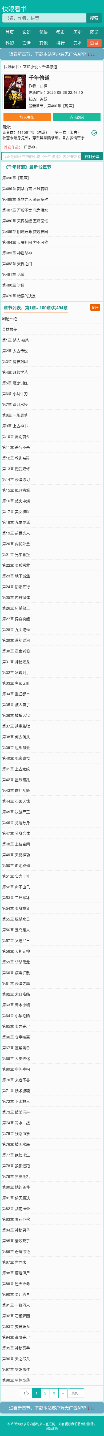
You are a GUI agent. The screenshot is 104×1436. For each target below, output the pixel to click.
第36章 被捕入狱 (16, 715)
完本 (77, 43)
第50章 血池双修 (16, 865)
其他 (43, 43)
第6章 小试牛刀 (15, 393)
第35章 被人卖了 (16, 704)
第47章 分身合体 (16, 833)
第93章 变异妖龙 (16, 1326)
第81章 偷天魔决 (16, 1197)
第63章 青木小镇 (16, 1004)
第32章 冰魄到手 (16, 672)
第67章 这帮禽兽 (16, 1047)
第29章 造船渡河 (16, 640)
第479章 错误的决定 (19, 295)
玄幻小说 (30, 66)
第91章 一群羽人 (16, 1305)
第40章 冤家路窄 (16, 758)
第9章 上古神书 (15, 425)
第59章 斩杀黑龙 (16, 961)
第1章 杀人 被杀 (15, 340)
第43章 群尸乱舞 (16, 790)
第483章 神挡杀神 (17, 252)
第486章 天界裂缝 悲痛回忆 (25, 220)
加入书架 (26, 117)
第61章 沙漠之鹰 (16, 983)
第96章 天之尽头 (16, 1358)
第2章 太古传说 (15, 350)
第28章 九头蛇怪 (16, 629)
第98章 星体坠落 (16, 1380)
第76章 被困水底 (16, 1144)
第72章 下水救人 (16, 1101)
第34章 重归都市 (16, 693)
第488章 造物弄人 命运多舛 (25, 199)
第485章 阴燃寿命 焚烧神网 (25, 231)
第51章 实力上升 (16, 876)
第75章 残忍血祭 (16, 1133)
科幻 (9, 43)
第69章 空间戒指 (16, 1069)
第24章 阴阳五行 (16, 586)
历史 (77, 32)
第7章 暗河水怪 (15, 404)
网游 (94, 32)
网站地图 (52, 1428)
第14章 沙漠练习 (16, 479)
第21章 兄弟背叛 (16, 554)
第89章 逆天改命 (16, 1283)
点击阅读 (77, 117)
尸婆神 (29, 147)
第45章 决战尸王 (16, 811)
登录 (94, 43)
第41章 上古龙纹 (16, 768)
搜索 (94, 18)
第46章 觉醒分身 (16, 822)
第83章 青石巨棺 (16, 1219)
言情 (26, 43)
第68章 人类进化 (16, 1058)
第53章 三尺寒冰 (16, 897)
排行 (60, 43)
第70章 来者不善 (16, 1079)
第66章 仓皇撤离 (16, 1037)
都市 (60, 32)
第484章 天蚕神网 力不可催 (25, 242)
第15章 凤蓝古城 (16, 490)
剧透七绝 (9, 318)
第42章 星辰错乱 (16, 779)
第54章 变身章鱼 (16, 908)
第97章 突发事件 (16, 1369)
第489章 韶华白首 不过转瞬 (25, 188)
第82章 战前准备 (16, 1208)
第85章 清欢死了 (16, 1240)
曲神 (43, 85)
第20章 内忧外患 (16, 543)
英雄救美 (9, 329)
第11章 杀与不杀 (16, 447)
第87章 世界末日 (16, 1262)
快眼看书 (14, 8)
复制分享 (92, 156)
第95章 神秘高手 (16, 1347)
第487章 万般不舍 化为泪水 (25, 210)
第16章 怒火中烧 (16, 500)
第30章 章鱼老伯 (16, 651)
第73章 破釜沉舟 (16, 1112)
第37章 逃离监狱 (16, 726)
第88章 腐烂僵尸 (16, 1272)
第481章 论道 (13, 274)
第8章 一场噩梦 (15, 415)
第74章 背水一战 (16, 1122)
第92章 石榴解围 (16, 1315)
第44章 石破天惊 (16, 801)
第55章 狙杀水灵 (16, 919)
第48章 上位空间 (16, 844)
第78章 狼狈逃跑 (16, 1165)
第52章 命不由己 (16, 886)
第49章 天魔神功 (16, 854)
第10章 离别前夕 (16, 436)
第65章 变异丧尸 (16, 1026)
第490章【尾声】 (61, 105)
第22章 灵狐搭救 (16, 565)
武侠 (43, 32)
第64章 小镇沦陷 (16, 1015)
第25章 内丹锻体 (16, 597)
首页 (9, 32)
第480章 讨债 (13, 285)
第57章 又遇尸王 (16, 940)
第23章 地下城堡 (16, 575)
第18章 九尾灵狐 (16, 522)
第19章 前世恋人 (16, 533)
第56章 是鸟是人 (16, 929)
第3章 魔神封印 (15, 361)
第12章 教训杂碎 (16, 458)
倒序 (95, 307)
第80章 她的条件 (16, 1187)
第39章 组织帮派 (16, 747)
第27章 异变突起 (16, 618)
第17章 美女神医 (16, 511)
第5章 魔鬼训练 (15, 382)
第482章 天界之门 (17, 263)
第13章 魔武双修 (16, 468)
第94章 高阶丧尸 (16, 1337)
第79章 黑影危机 (16, 1176)
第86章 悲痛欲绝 (16, 1251)
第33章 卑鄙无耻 (16, 683)
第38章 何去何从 (16, 736)
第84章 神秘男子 (16, 1230)
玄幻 (26, 32)
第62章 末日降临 (16, 994)
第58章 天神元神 (16, 951)
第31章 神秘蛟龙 (16, 661)
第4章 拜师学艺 (15, 372)
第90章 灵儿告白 (16, 1294)
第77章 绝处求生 (16, 1154)
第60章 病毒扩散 (16, 972)
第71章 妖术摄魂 (16, 1090)
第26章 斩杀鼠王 (16, 608)
